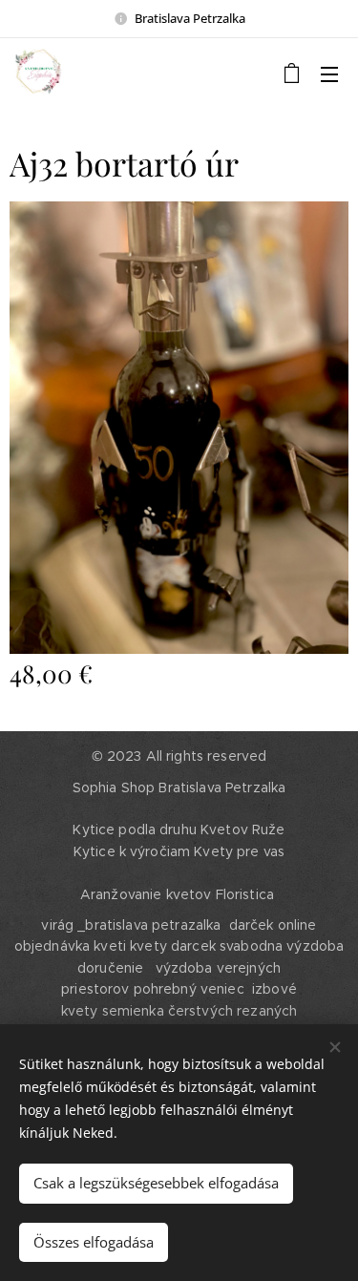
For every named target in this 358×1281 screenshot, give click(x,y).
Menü (329, 73)
